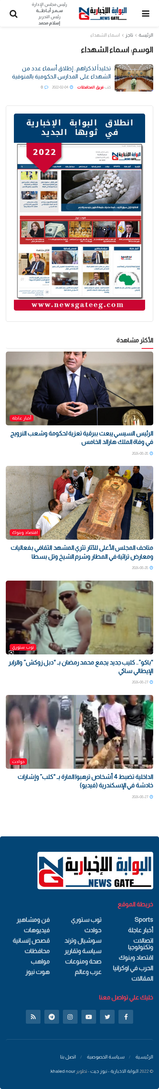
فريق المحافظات (90, 87)
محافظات (37, 951)
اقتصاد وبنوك (25, 532)
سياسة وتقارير (82, 951)
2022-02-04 (60, 87)
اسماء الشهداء (105, 35)
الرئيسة (146, 35)
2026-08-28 (140, 453)
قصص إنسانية (31, 940)
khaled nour (63, 1071)
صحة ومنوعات (83, 961)
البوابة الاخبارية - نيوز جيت (114, 1071)
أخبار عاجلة (21, 418)
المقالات (142, 978)
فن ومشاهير (33, 919)
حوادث (18, 761)
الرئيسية (144, 1057)
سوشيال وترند (82, 940)
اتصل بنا (68, 1057)
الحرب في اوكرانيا (133, 968)
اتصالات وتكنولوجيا (140, 943)
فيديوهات (37, 930)
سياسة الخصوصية (106, 1057)
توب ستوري (23, 647)
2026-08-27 (140, 682)
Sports (144, 919)
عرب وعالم (88, 971)
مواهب (40, 961)
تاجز (129, 35)
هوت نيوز (37, 971)
